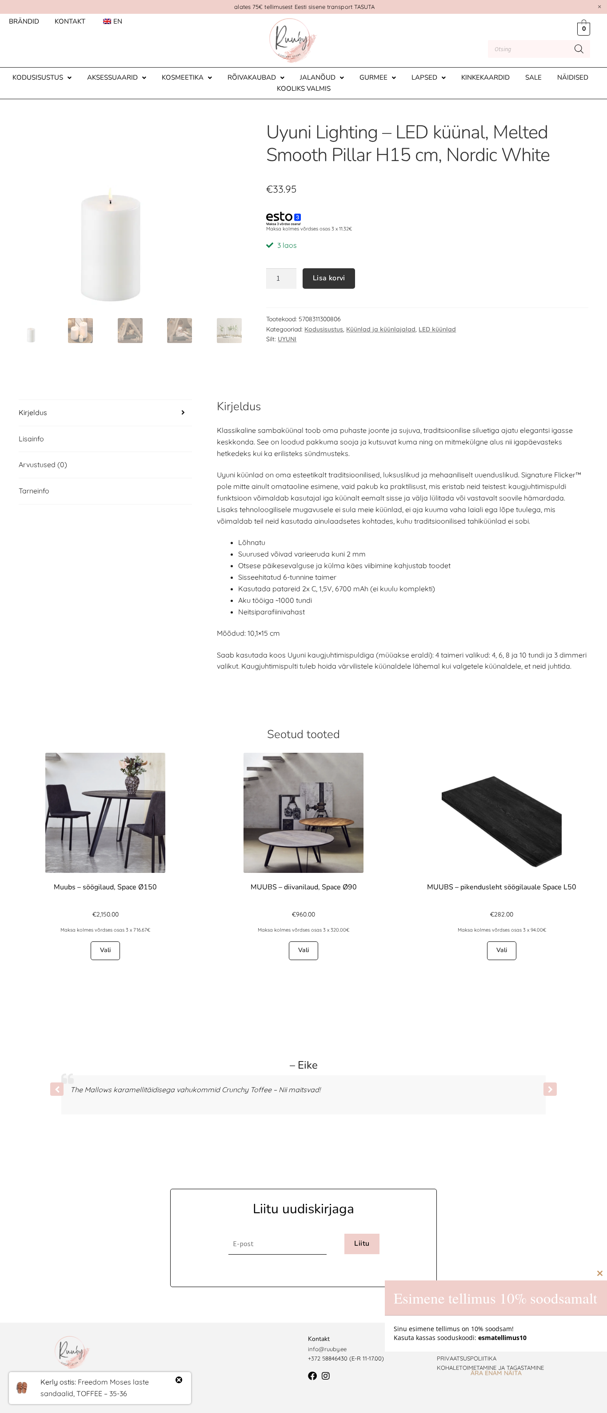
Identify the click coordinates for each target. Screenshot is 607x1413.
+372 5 (316, 1358)
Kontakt (70, 21)
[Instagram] (325, 1376)
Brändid (24, 21)
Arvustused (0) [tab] (43, 464)
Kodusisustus (37, 77)
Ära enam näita (496, 1373)
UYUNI (287, 339)
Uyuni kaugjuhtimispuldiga (331, 654)
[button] (42, 77)
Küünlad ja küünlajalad (380, 329)
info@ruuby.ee (327, 1348)
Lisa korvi (329, 278)
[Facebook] (312, 1376)
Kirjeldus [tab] (33, 412)
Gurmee (373, 77)
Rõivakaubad (252, 77)
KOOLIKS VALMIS (304, 88)
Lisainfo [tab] (31, 438)
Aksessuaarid (112, 77)
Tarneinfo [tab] (34, 490)
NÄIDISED (572, 77)
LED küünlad (437, 329)
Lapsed (424, 77)
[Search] (579, 49)
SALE (533, 77)
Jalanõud (317, 77)
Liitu (361, 1243)
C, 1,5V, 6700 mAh (339, 588)
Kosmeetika (183, 77)
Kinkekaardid (485, 77)
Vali (105, 950)
